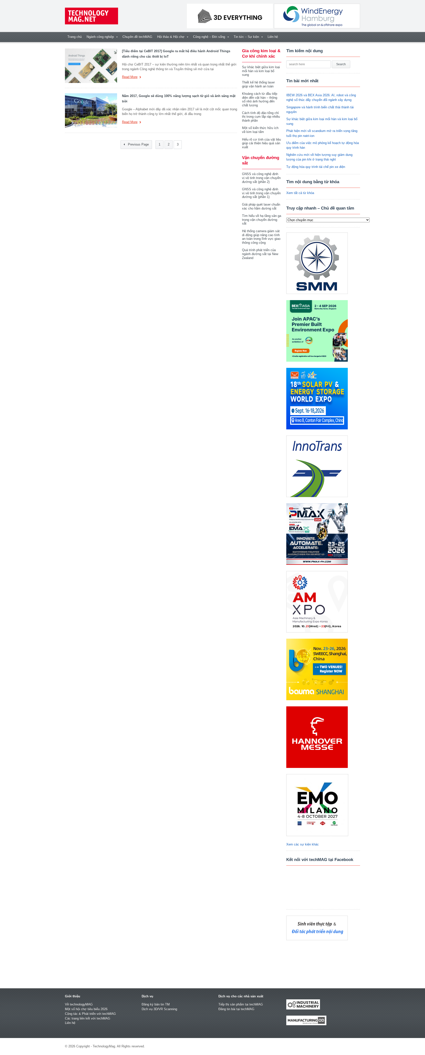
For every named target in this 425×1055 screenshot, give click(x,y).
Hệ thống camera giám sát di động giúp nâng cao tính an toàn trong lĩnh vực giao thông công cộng (261, 236)
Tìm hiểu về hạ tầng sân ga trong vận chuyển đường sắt (261, 219)
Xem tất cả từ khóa (300, 193)
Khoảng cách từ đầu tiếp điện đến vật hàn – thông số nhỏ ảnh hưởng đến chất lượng (259, 99)
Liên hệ (273, 37)
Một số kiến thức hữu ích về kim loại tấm (260, 130)
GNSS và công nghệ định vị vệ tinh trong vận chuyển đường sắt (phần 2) (261, 177)
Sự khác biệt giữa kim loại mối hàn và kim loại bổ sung (261, 71)
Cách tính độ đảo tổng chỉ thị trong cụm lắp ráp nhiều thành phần (261, 116)
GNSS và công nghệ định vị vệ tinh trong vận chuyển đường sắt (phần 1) (261, 193)
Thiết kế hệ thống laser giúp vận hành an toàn (258, 84)
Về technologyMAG (79, 1004)
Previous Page (138, 144)
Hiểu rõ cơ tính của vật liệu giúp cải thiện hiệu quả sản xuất (261, 143)
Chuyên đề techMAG (137, 37)
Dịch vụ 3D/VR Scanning (159, 1009)
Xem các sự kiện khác (302, 844)
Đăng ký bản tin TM (156, 1004)
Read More (129, 77)
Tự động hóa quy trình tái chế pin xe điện (315, 167)
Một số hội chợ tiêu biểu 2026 (86, 1009)
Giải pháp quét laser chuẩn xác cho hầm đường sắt (261, 206)
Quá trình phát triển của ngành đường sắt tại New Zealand (260, 254)
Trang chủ (74, 37)
